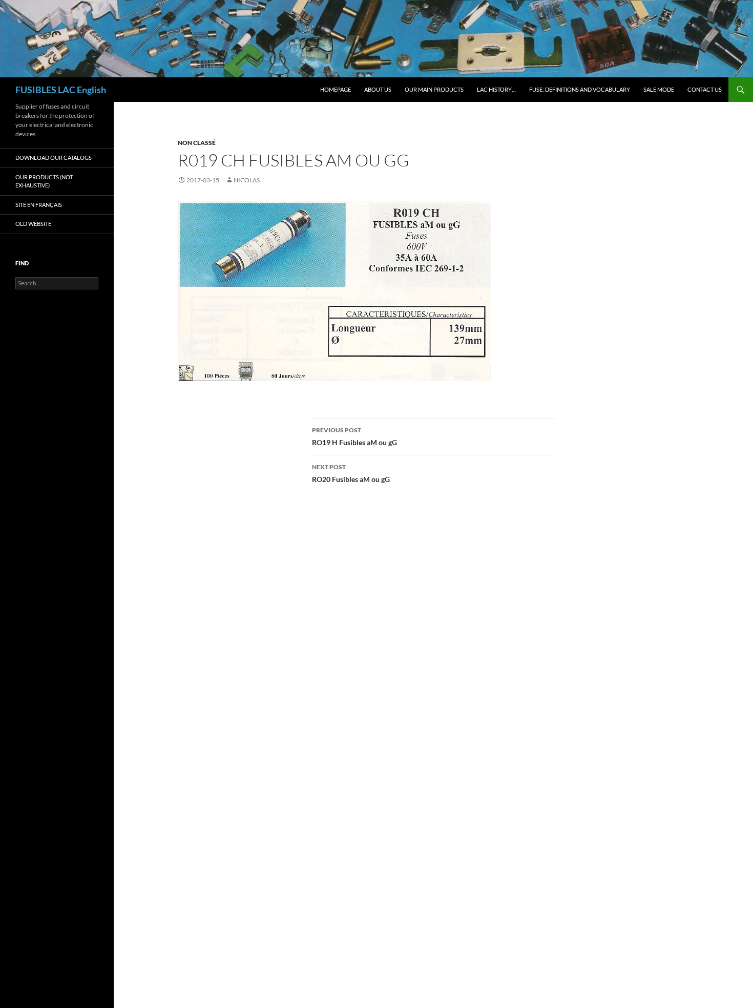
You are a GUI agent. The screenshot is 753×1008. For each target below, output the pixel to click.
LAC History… (496, 89)
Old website (33, 223)
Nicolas (247, 180)
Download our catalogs (53, 157)
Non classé (197, 142)
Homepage (335, 89)
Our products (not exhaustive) (44, 181)
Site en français (38, 204)
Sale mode (658, 89)
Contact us (704, 89)
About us (377, 89)
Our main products (434, 89)
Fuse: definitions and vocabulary (579, 89)
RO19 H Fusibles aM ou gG (354, 436)
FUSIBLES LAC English (60, 89)
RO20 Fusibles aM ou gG (351, 473)
